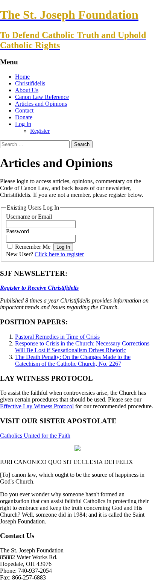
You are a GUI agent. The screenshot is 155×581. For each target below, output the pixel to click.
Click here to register (59, 254)
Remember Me (32, 246)
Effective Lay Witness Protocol (37, 406)
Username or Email (29, 216)
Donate (23, 117)
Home (22, 76)
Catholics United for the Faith (35, 435)
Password (17, 231)
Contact (24, 110)
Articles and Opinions (41, 103)
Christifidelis (30, 83)
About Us (26, 90)
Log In (23, 124)
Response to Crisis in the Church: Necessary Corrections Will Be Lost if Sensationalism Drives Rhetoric (82, 346)
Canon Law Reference (42, 97)
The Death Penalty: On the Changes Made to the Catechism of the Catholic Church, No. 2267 (73, 360)
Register (40, 131)
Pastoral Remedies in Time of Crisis (57, 336)
